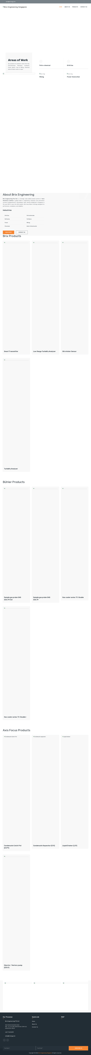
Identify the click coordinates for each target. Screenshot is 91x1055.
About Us (67, 7)
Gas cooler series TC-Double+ (15, 717)
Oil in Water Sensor (69, 351)
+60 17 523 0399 (9, 1032)
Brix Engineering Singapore (45, 1053)
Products (75, 7)
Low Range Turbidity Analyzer (44, 351)
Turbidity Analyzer (11, 469)
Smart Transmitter (11, 351)
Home (60, 7)
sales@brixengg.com (11, 1)
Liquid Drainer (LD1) (69, 846)
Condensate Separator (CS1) (44, 846)
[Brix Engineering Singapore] (15, 7)
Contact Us (83, 7)
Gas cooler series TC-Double (73, 597)
